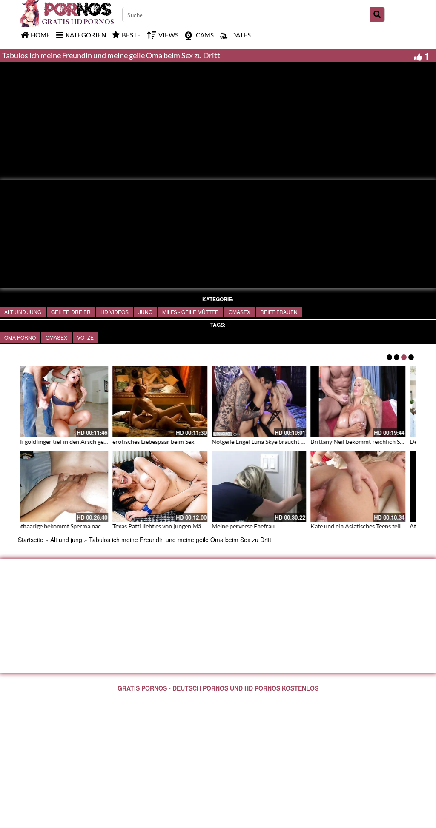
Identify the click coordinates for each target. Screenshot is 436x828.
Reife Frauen (279, 311)
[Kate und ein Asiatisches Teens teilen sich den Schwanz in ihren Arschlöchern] (69, 486)
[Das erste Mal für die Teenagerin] (267, 401)
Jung (145, 311)
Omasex (239, 311)
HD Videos (114, 311)
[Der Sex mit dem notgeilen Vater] (168, 401)
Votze (85, 337)
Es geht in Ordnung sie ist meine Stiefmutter (278, 526)
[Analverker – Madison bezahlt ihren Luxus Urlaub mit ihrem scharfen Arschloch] (366, 401)
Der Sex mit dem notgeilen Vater (164, 441)
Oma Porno (20, 337)
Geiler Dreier (71, 311)
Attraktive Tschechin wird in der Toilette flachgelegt (189, 526)
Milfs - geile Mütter (190, 311)
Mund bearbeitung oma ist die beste (366, 526)
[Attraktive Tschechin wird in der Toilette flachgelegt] (168, 485)
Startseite (30, 539)
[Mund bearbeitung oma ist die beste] (366, 486)
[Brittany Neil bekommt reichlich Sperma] (69, 401)
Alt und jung (22, 311)
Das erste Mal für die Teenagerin (262, 441)
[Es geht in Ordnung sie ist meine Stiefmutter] (267, 486)
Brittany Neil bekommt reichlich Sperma (75, 441)
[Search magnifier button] (377, 14)
